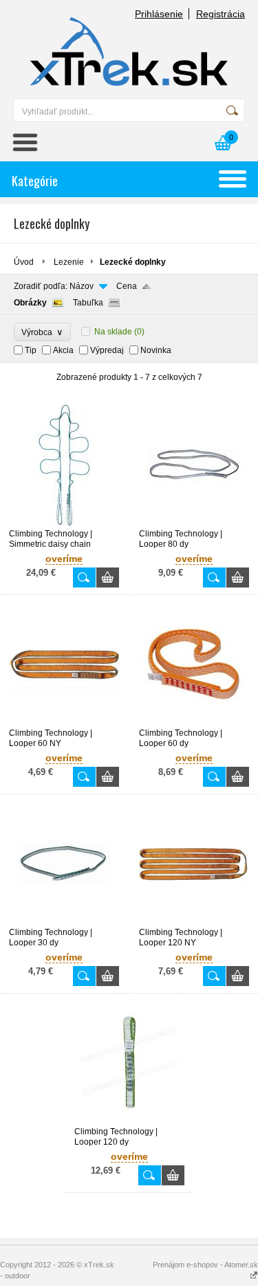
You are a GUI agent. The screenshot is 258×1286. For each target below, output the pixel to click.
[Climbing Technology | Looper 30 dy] (64, 921)
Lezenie (69, 262)
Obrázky (30, 303)
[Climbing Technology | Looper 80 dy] (194, 523)
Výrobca (42, 332)
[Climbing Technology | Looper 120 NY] (194, 921)
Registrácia (220, 13)
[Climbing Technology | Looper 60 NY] (64, 722)
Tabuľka (88, 303)
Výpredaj (107, 350)
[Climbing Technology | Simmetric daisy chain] (64, 523)
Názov (81, 286)
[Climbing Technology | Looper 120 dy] (129, 1120)
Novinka (155, 350)
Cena (126, 286)
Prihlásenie (159, 13)
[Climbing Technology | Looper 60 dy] (194, 722)
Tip (30, 350)
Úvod (24, 262)
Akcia (63, 350)
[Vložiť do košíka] (107, 577)
